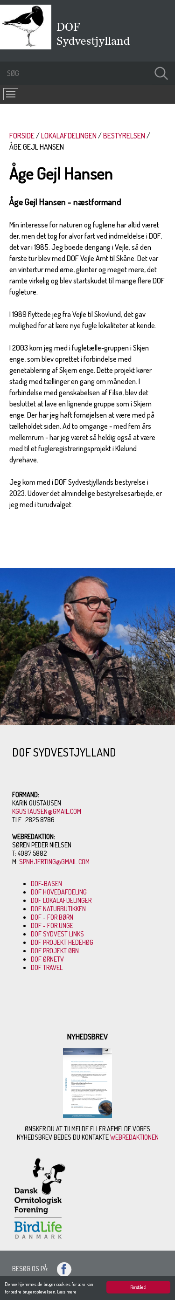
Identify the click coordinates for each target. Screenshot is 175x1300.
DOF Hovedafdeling (59, 892)
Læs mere (67, 1291)
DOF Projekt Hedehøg (62, 942)
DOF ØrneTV (47, 959)
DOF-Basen (46, 883)
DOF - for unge (52, 925)
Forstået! (138, 1287)
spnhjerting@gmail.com (54, 862)
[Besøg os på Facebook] (60, 1268)
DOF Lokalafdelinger (61, 900)
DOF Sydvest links (57, 934)
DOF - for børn (52, 917)
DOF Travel (47, 967)
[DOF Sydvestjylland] (93, 46)
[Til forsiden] (28, 46)
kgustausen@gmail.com (46, 811)
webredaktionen (134, 1137)
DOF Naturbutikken (58, 909)
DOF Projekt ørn (55, 951)
